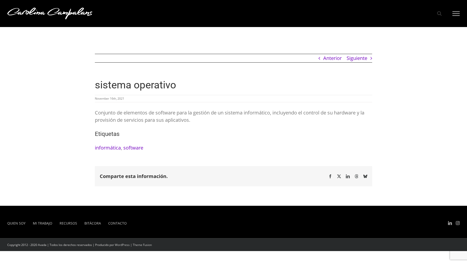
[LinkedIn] (450, 223)
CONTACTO (117, 223)
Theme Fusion (142, 245)
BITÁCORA (92, 223)
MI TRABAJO (42, 223)
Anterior (332, 58)
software (133, 147)
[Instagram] (458, 223)
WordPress (122, 245)
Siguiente (357, 58)
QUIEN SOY (16, 223)
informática (108, 147)
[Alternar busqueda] (439, 13)
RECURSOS (68, 223)
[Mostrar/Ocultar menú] (456, 13)
